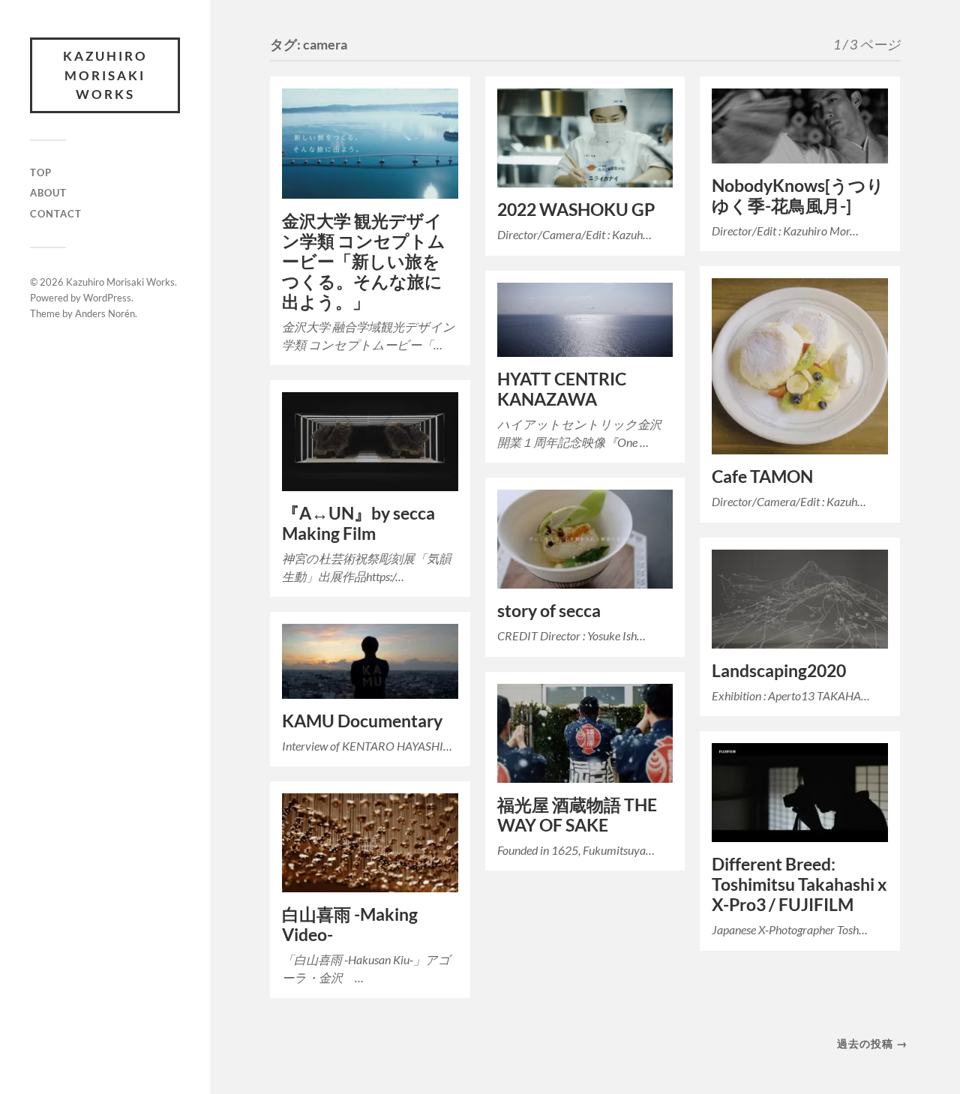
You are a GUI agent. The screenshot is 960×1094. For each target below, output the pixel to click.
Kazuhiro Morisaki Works (105, 75)
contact (56, 214)
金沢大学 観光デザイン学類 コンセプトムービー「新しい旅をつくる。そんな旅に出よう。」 (364, 261)
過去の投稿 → (872, 1043)
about (48, 193)
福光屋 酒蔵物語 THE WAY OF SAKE (577, 815)
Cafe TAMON (762, 476)
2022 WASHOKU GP (576, 209)
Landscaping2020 (779, 671)
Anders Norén (105, 313)
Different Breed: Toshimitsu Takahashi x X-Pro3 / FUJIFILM (799, 884)
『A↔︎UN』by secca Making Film (358, 523)
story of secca (549, 611)
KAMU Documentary (362, 721)
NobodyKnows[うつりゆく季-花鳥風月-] (798, 195)
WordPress (107, 298)
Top (41, 172)
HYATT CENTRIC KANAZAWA (561, 389)
